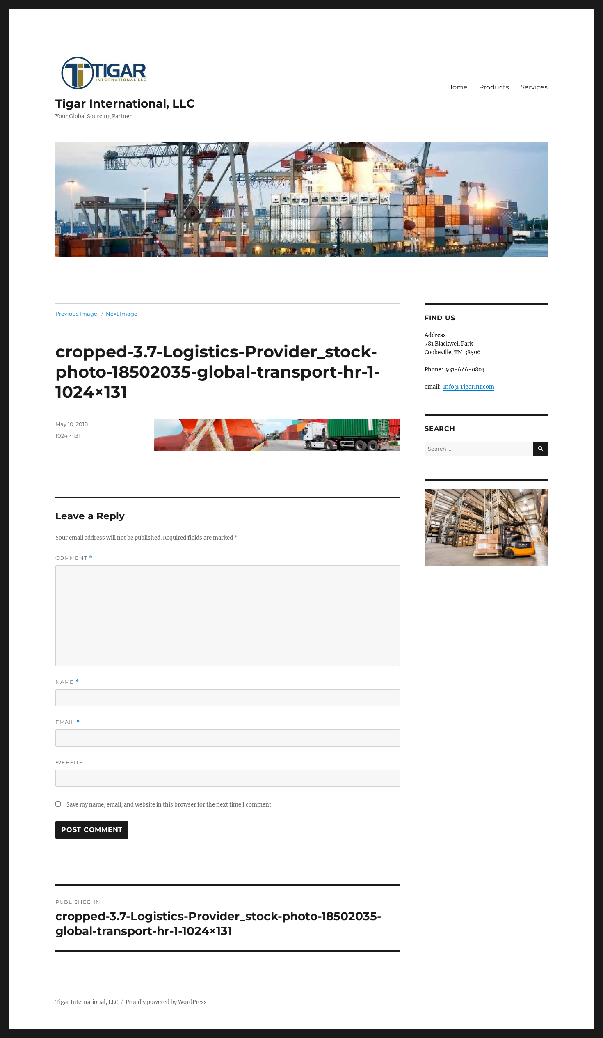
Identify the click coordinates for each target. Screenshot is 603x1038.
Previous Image (76, 313)
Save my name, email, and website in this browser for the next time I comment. (169, 804)
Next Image (121, 313)
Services (534, 87)
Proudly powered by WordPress (166, 1002)
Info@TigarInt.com (468, 386)
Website (69, 762)
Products (494, 87)
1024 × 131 (67, 435)
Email (67, 722)
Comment (74, 558)
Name (67, 681)
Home (457, 87)
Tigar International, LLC (125, 103)
